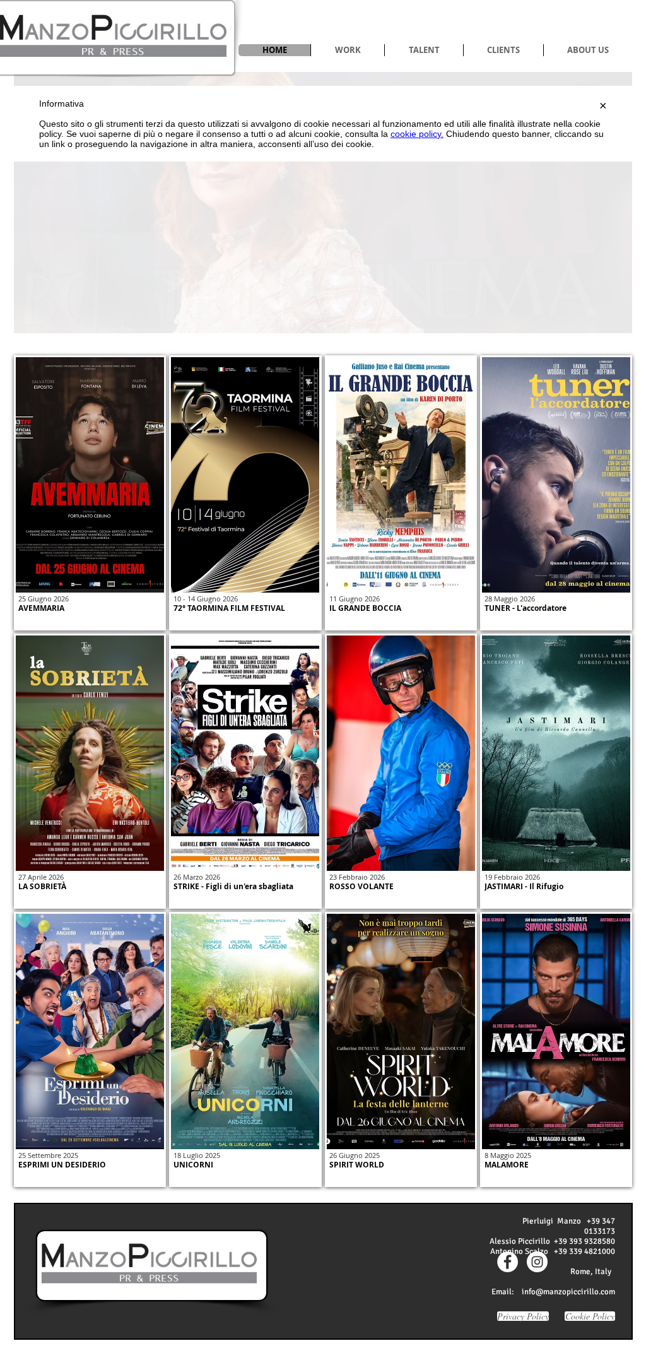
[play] (601, 322)
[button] (347, 50)
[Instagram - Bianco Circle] (537, 1261)
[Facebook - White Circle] (507, 1261)
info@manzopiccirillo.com (568, 1292)
